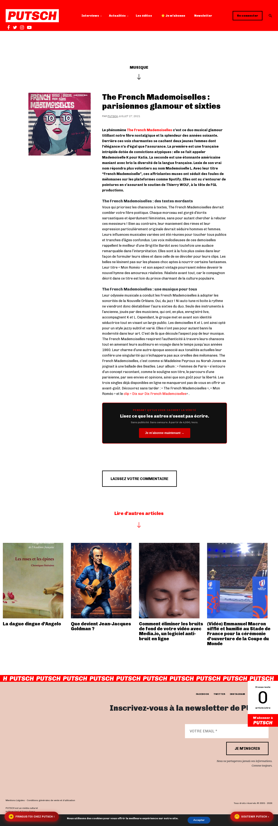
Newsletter (203, 15)
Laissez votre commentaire (139, 478)
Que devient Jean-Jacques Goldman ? (101, 626)
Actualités (117, 15)
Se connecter (247, 15)
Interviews (90, 15)
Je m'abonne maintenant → (164, 433)
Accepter (199, 820)
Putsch (113, 116)
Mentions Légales (15, 800)
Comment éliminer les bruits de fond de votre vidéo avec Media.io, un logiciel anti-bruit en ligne (171, 631)
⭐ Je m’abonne (173, 15)
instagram (237, 694)
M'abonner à (263, 718)
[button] (270, 15)
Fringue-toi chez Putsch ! (32, 816)
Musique (139, 67)
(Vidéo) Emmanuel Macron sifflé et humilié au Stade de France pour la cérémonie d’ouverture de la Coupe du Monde (238, 633)
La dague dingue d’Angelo (32, 623)
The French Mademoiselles (149, 130)
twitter (219, 694)
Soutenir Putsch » (252, 816)
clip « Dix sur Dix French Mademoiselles (155, 394)
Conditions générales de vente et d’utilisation (51, 800)
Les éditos (144, 15)
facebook (202, 694)
